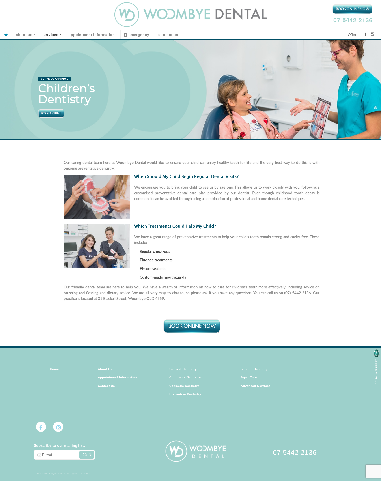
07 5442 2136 (353, 20)
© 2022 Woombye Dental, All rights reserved (62, 473)
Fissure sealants (152, 269)
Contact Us (106, 385)
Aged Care (249, 377)
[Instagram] (58, 427)
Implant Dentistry (254, 369)
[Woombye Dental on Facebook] (41, 427)
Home (54, 369)
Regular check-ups (155, 251)
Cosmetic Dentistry (184, 385)
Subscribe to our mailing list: (59, 446)
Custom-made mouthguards (163, 277)
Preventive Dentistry (185, 394)
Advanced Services (256, 385)
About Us (105, 369)
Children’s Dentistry (185, 377)
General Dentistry (183, 369)
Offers (353, 34)
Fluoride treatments (156, 260)
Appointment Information (117, 377)
